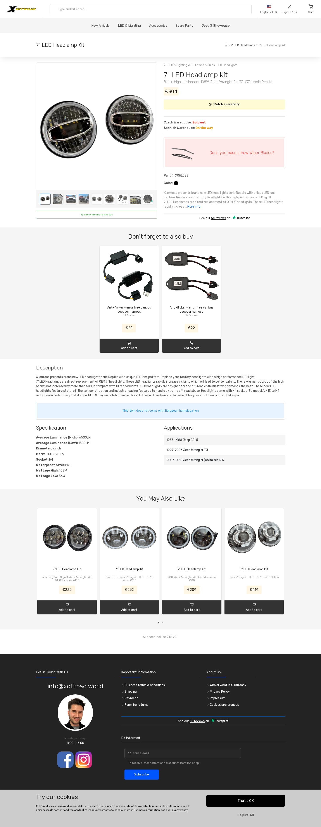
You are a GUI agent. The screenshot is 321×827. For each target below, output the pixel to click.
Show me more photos (98, 214)
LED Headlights (227, 65)
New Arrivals (100, 26)
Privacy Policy (220, 692)
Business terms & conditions (145, 685)
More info (193, 206)
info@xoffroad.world (75, 686)
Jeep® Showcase (216, 26)
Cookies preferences (224, 705)
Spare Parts (184, 26)
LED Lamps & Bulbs (202, 65)
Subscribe (141, 774)
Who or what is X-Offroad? (228, 685)
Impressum (218, 698)
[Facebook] (65, 759)
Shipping (131, 692)
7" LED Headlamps (243, 45)
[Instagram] (83, 759)
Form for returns (136, 705)
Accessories (158, 26)
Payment (131, 698)
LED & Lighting (129, 26)
